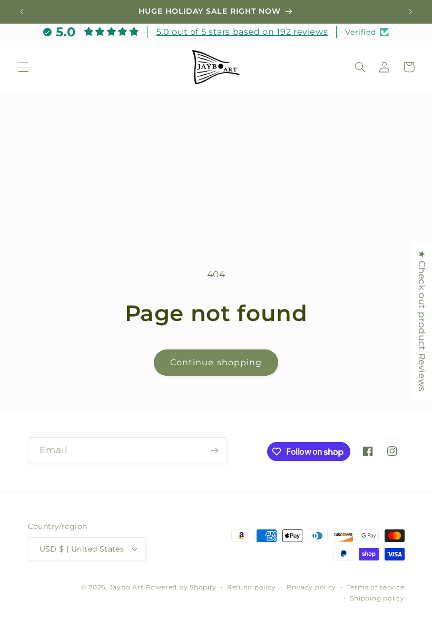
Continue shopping (216, 362)
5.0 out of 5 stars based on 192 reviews (242, 32)
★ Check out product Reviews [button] (422, 321)
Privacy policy (311, 587)
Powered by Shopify (180, 587)
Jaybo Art (127, 587)
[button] (23, 67)
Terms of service (376, 587)
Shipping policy (377, 598)
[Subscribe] (214, 450)
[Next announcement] (410, 11)
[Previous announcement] (21, 11)
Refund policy (251, 587)
